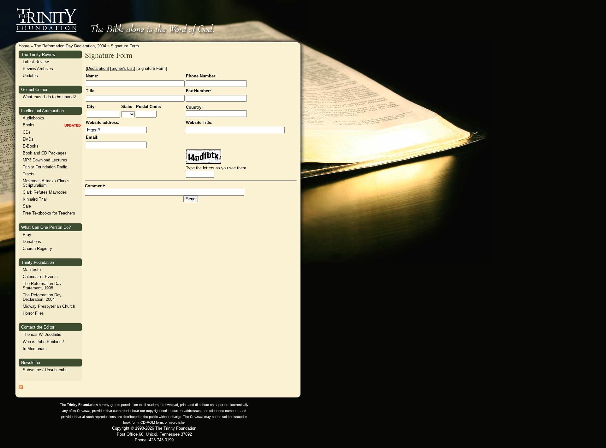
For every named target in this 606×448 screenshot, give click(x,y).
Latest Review (36, 61)
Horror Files (33, 313)
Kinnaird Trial (35, 199)
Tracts (28, 174)
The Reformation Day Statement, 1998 (42, 285)
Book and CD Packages (45, 153)
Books (28, 125)
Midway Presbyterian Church (49, 306)
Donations (32, 241)
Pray (27, 234)
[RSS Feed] (21, 387)
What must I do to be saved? (49, 96)
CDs (27, 132)
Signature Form (125, 46)
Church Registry (37, 248)
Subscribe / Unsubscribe (45, 369)
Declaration (97, 68)
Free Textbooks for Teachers (49, 213)
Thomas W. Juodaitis (42, 334)
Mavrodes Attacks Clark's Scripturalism (46, 183)
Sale (27, 206)
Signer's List (122, 68)
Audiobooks (33, 118)
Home (24, 46)
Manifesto (32, 269)
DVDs (28, 139)
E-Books (31, 146)
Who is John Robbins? (43, 341)
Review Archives (38, 68)
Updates (30, 75)
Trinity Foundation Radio (45, 167)
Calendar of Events (40, 276)
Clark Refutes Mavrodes (45, 192)
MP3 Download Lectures (45, 160)
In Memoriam (35, 348)
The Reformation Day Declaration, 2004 (70, 46)
